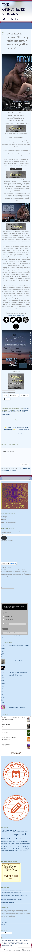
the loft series (12, 411)
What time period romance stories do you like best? (12, 635)
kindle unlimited (26, 843)
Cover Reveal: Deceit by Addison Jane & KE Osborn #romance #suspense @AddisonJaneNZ (23, 431)
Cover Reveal (26, 408)
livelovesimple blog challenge (7, 844)
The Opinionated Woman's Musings (14, 12)
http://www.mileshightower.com (16, 315)
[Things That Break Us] (28, 728)
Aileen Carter (5, 732)
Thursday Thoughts (18, 848)
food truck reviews (25, 841)
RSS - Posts (4, 922)
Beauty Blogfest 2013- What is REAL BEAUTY (19, 645)
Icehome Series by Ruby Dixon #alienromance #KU (12, 890)
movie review (23, 844)
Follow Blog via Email (8, 528)
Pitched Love (4, 731)
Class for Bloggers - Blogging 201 (16, 660)
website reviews (18, 850)
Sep (3, 33)
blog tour (17, 835)
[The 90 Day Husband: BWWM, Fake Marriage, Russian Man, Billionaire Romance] (28, 722)
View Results (10, 632)
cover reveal (9, 410)
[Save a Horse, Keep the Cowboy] (28, 741)
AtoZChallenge (20, 831)
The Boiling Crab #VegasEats (7, 902)
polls (3, 637)
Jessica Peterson (6, 739)
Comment (24, 464)
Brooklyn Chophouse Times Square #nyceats (11, 892)
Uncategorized (10, 850)
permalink (24, 411)
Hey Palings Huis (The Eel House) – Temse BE (11, 899)
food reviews (16, 841)
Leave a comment (6, 414)
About (10, 666)
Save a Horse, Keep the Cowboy (9, 737)
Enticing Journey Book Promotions (20, 410)
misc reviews (17, 844)
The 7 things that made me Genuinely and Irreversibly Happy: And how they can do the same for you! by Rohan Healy (18, 674)
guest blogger (4, 843)
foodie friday (8, 841)
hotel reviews (11, 843)
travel (24, 848)
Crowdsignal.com (18, 632)
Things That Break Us (6, 724)
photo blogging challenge (16, 846)
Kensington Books (19, 843)
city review (13, 839)
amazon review (8, 831)
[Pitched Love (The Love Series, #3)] (28, 735)
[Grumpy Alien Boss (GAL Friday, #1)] (28, 748)
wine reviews (25, 850)
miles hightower (5, 411)
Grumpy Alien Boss (6, 744)
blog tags (11, 834)
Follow (4, 537)
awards (7, 834)
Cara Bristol (5, 745)
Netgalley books (5, 846)
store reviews (10, 848)
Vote (5, 629)
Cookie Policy (8, 945)
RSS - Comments (5, 924)
